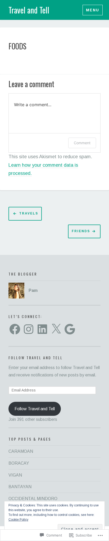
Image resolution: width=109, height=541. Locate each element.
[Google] (69, 329)
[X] (56, 329)
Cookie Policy (18, 519)
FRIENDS (81, 231)
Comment (82, 143)
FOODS (17, 46)
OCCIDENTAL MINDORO (32, 498)
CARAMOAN (20, 451)
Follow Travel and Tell (35, 357)
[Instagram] (28, 329)
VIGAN (15, 475)
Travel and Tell (28, 10)
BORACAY (18, 463)
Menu (92, 10)
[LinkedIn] (42, 329)
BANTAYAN (19, 486)
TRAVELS (28, 213)
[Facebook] (14, 329)
